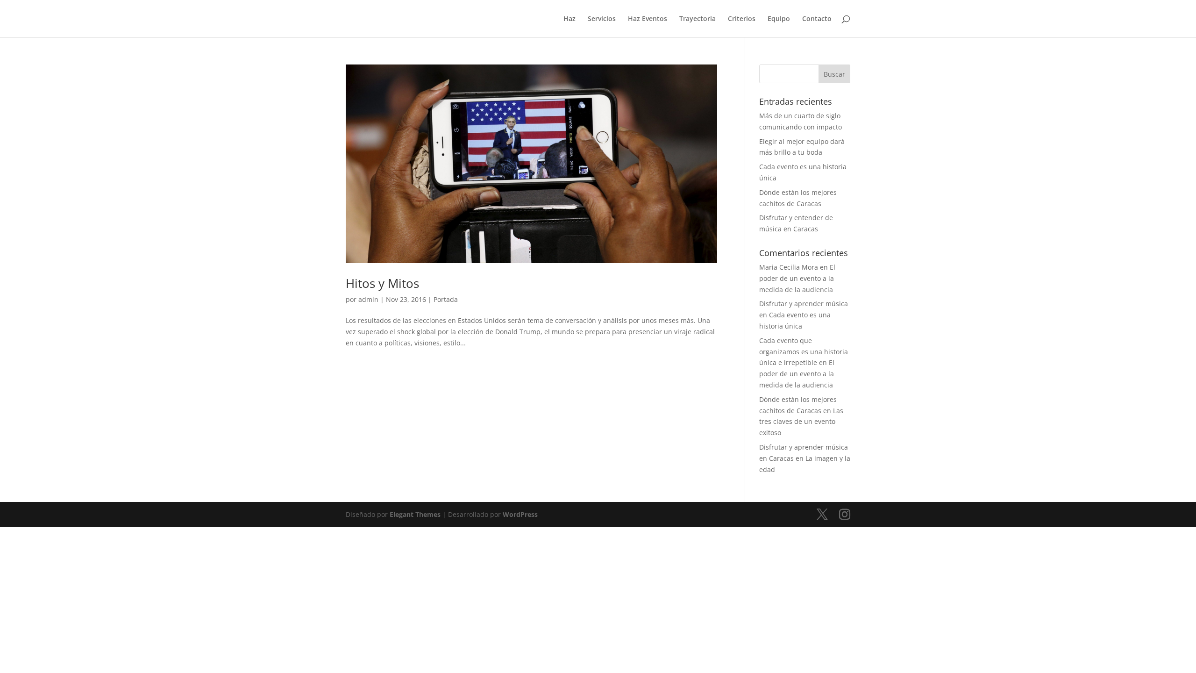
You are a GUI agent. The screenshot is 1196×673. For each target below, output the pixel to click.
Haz (569, 19)
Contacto (817, 19)
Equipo (779, 19)
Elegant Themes (415, 514)
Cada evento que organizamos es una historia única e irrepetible (803, 351)
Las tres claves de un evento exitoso (801, 421)
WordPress (520, 514)
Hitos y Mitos (382, 283)
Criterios (741, 19)
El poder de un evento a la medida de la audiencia (797, 278)
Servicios (602, 19)
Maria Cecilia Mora (788, 267)
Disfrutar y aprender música (803, 303)
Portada (446, 299)
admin (368, 299)
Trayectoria (697, 19)
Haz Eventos (647, 19)
